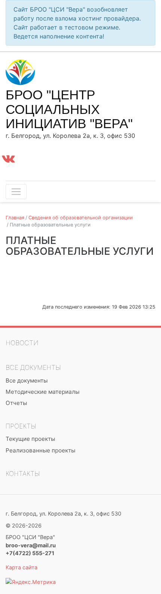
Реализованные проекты (40, 450)
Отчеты (16, 402)
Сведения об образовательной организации (80, 217)
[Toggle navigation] (16, 191)
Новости (22, 343)
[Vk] (8, 158)
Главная (15, 217)
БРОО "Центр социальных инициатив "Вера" (69, 109)
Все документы (33, 367)
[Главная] (28, 71)
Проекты (21, 426)
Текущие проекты (30, 438)
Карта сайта (21, 567)
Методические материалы (42, 391)
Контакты (23, 473)
